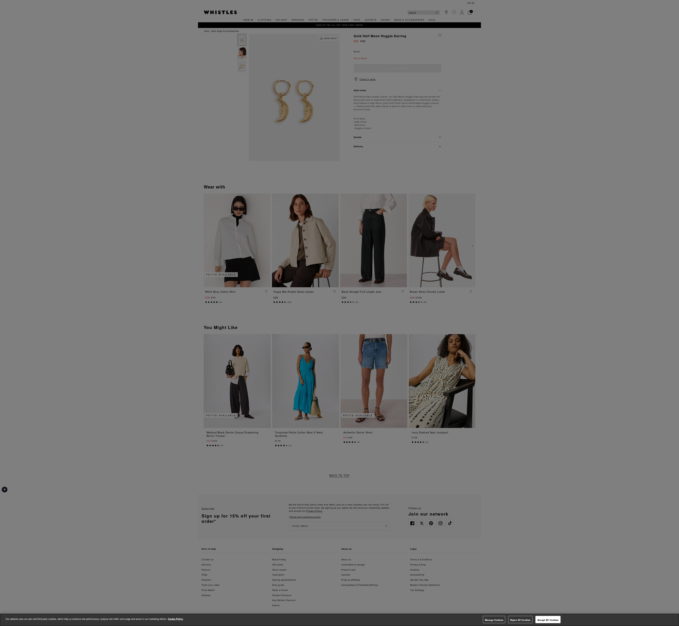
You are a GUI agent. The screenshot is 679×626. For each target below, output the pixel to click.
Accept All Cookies (547, 620)
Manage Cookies (494, 620)
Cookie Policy (175, 619)
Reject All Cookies (520, 620)
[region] (339, 620)
